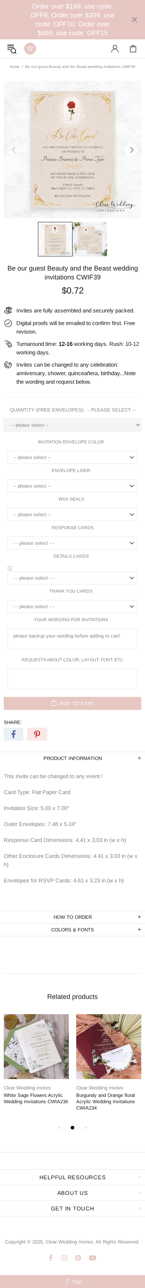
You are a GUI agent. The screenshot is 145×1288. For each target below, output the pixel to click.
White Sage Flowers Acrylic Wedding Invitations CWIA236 (36, 1098)
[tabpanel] (36, 1065)
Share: (13, 722)
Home (15, 67)
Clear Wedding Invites (30, 48)
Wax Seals (71, 499)
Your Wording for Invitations (71, 619)
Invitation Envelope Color (71, 442)
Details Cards (71, 556)
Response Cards (73, 527)
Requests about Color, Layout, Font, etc (72, 659)
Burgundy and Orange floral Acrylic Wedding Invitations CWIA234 (105, 1101)
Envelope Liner (71, 470)
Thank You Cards (71, 591)
